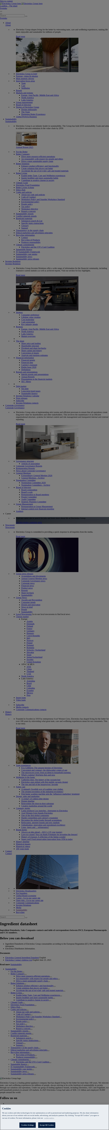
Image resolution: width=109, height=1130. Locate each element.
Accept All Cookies (47, 1125)
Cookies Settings (27, 1125)
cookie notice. (49, 1118)
